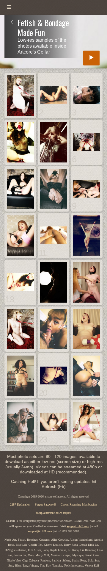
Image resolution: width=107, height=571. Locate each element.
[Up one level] (12, 22)
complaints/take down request (53, 512)
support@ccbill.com (40, 531)
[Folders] (9, 7)
